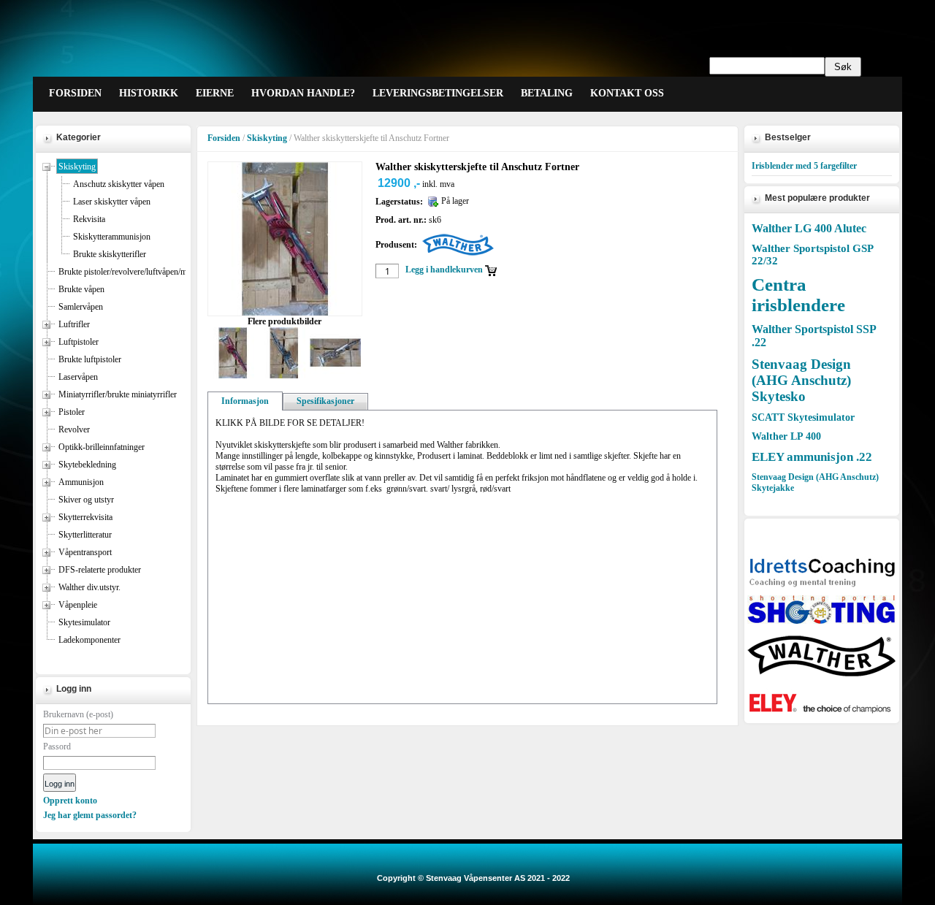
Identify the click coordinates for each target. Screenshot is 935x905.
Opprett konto (70, 800)
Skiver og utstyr (86, 499)
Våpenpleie (77, 605)
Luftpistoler (78, 342)
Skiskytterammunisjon (111, 237)
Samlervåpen (80, 307)
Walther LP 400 (786, 436)
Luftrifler (74, 324)
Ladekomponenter (89, 640)
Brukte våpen (81, 289)
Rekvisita (89, 219)
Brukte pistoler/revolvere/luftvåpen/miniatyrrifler (142, 272)
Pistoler (71, 412)
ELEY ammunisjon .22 (812, 457)
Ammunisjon (81, 482)
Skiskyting (77, 166)
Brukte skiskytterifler (109, 254)
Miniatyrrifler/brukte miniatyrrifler (117, 394)
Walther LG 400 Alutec (809, 228)
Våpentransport (85, 552)
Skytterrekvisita (85, 517)
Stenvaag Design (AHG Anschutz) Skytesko (801, 380)
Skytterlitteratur (85, 535)
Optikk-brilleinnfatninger (101, 447)
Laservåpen (78, 377)
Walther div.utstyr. (89, 587)
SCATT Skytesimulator (803, 417)
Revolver (74, 429)
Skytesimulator (84, 622)
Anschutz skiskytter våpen (118, 184)
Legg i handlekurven (444, 269)
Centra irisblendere (798, 295)
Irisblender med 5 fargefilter (804, 166)
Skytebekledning (87, 464)
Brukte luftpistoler (89, 359)
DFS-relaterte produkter (99, 570)
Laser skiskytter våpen (111, 201)
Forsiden (223, 138)
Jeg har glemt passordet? (90, 815)
